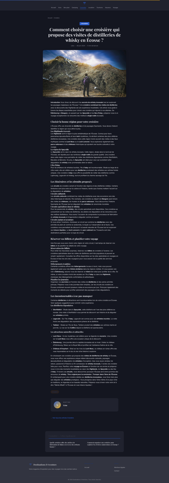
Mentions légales (119, 467)
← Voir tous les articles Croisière (62, 418)
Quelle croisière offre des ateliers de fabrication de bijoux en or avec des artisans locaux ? (65, 445)
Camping (75, 7)
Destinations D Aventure (45, 464)
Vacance (108, 7)
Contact (116, 471)
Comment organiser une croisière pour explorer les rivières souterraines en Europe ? (103, 444)
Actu (59, 7)
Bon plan (66, 7)
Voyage (115, 7)
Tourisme (100, 7)
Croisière (83, 7)
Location (91, 7)
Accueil (53, 7)
